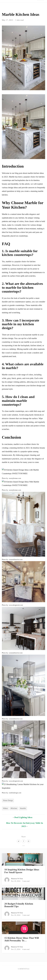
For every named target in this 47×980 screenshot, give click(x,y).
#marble (23, 808)
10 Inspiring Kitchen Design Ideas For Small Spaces (21, 871)
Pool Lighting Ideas (23, 817)
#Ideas (5, 808)
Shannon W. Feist (17, 879)
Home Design (8, 800)
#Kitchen (14, 808)
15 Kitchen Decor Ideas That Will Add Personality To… (21, 939)
